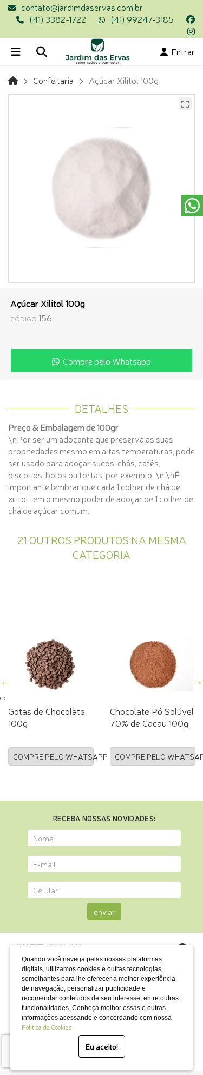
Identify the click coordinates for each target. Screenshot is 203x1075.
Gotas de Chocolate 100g (46, 716)
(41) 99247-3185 (142, 19)
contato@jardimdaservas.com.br (82, 7)
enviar (104, 911)
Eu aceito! (102, 1046)
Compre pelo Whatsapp (105, 361)
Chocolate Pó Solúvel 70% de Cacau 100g (152, 716)
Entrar (181, 51)
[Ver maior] (185, 103)
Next (197, 681)
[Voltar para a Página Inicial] (13, 80)
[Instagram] (191, 31)
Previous (5, 681)
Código (23, 318)
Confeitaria (53, 80)
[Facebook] (190, 19)
